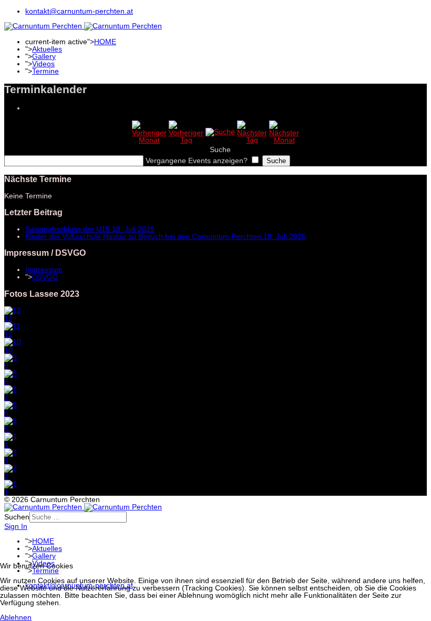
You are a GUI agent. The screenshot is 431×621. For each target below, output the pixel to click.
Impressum (44, 269)
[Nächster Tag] (252, 140)
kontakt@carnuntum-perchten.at (79, 11)
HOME (105, 41)
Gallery (44, 56)
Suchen (16, 517)
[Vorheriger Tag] (186, 140)
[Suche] (220, 131)
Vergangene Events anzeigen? (197, 160)
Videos (43, 63)
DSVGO (45, 277)
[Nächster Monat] (284, 140)
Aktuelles (47, 49)
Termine (45, 71)
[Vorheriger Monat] (149, 140)
